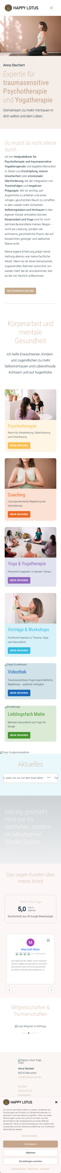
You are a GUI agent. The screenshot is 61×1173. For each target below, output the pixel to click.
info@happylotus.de (29, 1077)
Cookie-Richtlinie (18, 1169)
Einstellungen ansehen (30, 1161)
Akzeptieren (30, 1144)
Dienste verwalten (29, 1135)
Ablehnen (30, 1152)
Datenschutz (33, 1169)
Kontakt (22, 1086)
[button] (56, 1102)
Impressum (45, 1169)
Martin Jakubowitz (30, 949)
